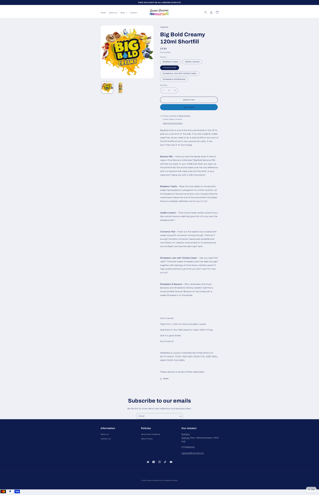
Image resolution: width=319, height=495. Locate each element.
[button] (123, 13)
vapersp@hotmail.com (192, 453)
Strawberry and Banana (174, 79)
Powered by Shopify (171, 480)
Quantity (163, 85)
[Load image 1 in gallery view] (107, 87)
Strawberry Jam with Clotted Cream (180, 73)
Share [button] (165, 379)
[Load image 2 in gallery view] (120, 87)
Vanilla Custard (192, 62)
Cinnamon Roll (169, 68)
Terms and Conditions (150, 434)
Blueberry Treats (170, 62)
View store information (173, 123)
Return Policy (147, 439)
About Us (105, 434)
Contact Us (106, 439)
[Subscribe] (180, 416)
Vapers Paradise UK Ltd (155, 480)
